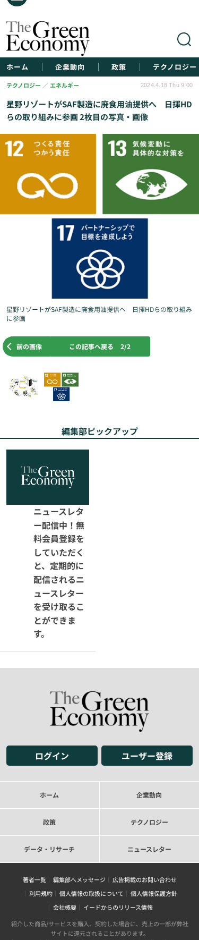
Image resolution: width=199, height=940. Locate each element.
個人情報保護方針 (154, 838)
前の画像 (29, 346)
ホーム (17, 67)
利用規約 (41, 838)
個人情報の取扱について (91, 838)
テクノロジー (175, 67)
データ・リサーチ (49, 793)
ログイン (52, 700)
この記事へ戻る (100, 346)
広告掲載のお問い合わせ (145, 824)
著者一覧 (34, 824)
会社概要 (64, 852)
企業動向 (70, 67)
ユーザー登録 (147, 700)
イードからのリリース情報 (118, 852)
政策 (118, 67)
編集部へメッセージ (79, 824)
